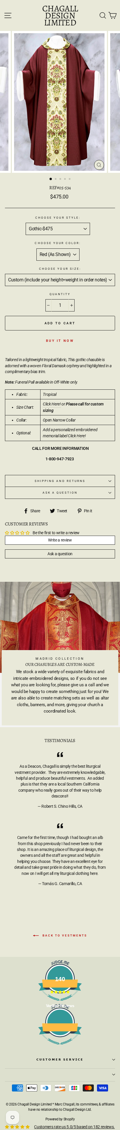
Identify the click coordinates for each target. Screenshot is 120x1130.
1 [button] (51, 179)
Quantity (60, 294)
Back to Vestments (64, 935)
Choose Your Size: (60, 268)
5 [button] (70, 179)
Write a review (60, 540)
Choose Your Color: (58, 243)
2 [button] (56, 179)
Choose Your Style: (57, 217)
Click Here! (52, 404)
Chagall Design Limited (60, 15)
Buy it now (60, 341)
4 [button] (65, 179)
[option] (60, 102)
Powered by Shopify (60, 1119)
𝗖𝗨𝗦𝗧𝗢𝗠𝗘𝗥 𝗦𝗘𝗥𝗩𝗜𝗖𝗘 (60, 1059)
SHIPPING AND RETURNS (60, 481)
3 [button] (60, 179)
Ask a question (60, 492)
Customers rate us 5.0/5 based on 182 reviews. (74, 1126)
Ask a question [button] (60, 553)
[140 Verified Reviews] (60, 1047)
